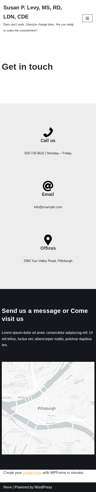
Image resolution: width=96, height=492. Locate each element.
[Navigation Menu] (87, 18)
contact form (32, 473)
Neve (7, 487)
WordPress (43, 487)
